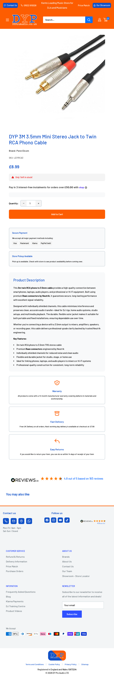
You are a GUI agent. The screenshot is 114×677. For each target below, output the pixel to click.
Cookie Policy (54, 664)
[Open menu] (7, 20)
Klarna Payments (14, 601)
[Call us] (6, 521)
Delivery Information (16, 561)
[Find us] (21, 521)
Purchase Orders (14, 571)
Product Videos (14, 611)
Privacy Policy (70, 664)
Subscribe (72, 614)
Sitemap (84, 664)
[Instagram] (53, 520)
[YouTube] (60, 520)
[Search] (89, 20)
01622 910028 (30, 5)
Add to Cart (57, 214)
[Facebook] (47, 520)
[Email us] (14, 521)
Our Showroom (103, 5)
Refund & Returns (15, 556)
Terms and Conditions (35, 664)
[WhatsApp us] (29, 521)
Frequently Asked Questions (20, 591)
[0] (105, 20)
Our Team (67, 571)
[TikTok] (67, 520)
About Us (67, 561)
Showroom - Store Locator (76, 576)
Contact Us (12, 5)
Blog (8, 596)
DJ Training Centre (15, 606)
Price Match (84, 5)
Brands (66, 556)
